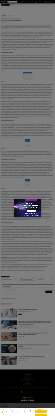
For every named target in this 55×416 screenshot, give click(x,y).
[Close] (53, 412)
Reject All (41, 412)
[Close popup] (40, 200)
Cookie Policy (12, 414)
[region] (27, 412)
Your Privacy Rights (41, 409)
